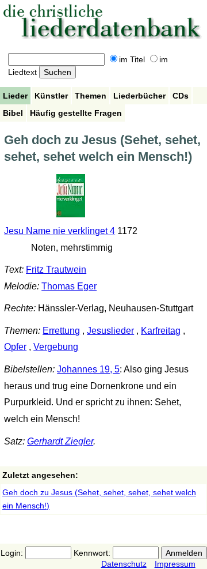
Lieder (15, 95)
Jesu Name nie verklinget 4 (59, 231)
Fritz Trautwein (56, 269)
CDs (180, 95)
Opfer (15, 347)
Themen (90, 95)
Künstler (51, 95)
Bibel (13, 113)
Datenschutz (124, 563)
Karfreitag (161, 331)
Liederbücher (139, 95)
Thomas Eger (69, 286)
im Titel (132, 59)
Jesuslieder (110, 331)
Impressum (175, 563)
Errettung (61, 331)
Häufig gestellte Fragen (76, 113)
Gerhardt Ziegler (60, 441)
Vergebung (55, 347)
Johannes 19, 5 (88, 369)
